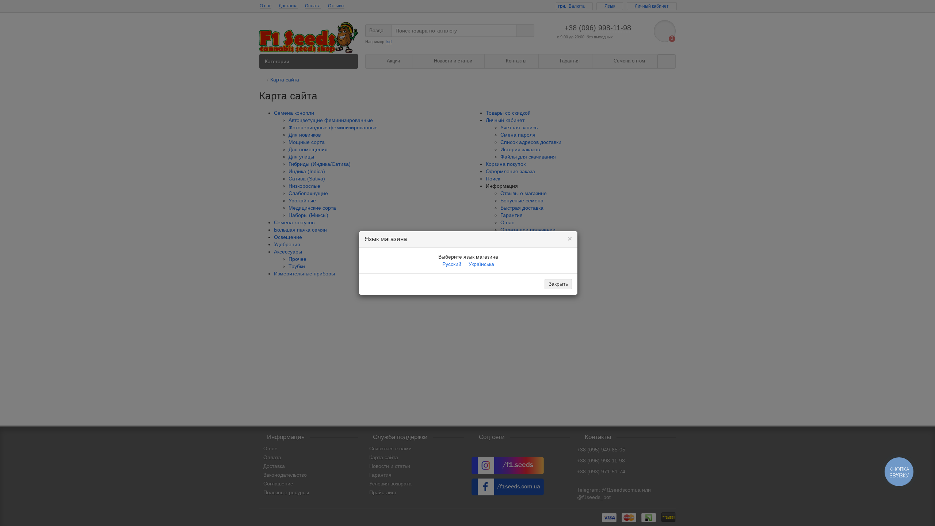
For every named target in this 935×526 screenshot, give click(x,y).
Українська (481, 264)
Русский (451, 264)
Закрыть (558, 284)
